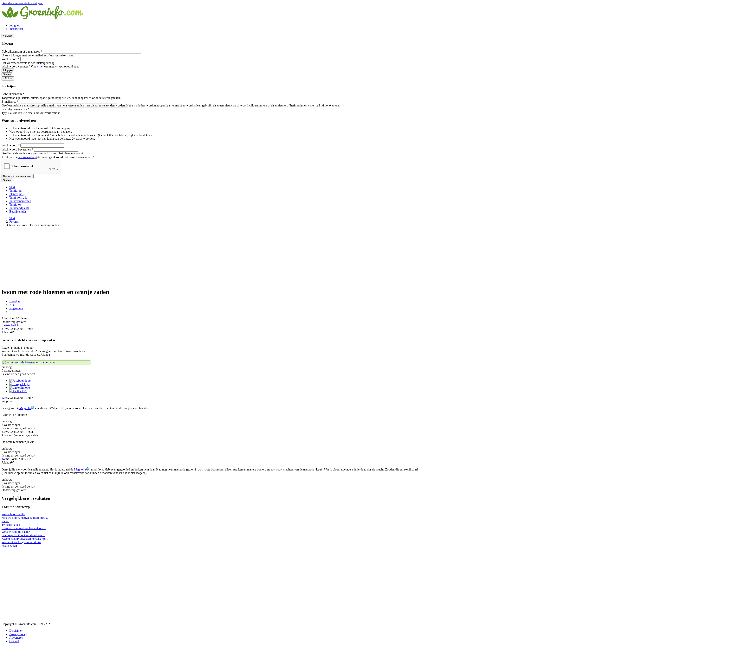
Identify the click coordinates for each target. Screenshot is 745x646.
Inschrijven (16, 28)
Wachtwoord (11, 59)
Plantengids (16, 194)
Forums (14, 221)
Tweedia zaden (11, 524)
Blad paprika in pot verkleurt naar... (23, 535)
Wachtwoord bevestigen (17, 149)
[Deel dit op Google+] (19, 384)
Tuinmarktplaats (19, 208)
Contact (14, 641)
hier (41, 66)
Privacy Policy (18, 634)
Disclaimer (16, 630)
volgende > (16, 308)
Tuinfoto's (15, 204)
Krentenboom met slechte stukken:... (24, 528)
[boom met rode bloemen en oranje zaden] (46, 362)
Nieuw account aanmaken (17, 176)
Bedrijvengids (17, 211)
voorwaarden (26, 157)
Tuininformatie (18, 197)
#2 (3, 397)
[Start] (43, 18)
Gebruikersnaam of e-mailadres (22, 51)
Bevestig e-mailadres (15, 109)
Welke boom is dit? (13, 514)
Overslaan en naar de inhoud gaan (22, 3)
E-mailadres (10, 101)
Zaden (5, 521)
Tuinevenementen (20, 201)
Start (12, 187)
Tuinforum (15, 190)
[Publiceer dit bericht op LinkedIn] (19, 387)
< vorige (14, 301)
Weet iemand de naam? (16, 531)
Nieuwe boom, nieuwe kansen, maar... (25, 517)
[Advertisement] (372, 257)
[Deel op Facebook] (20, 380)
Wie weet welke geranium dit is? (21, 542)
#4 (3, 459)
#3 (3, 431)
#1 (3, 328)
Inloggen (14, 25)
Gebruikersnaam (13, 94)
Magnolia (25, 408)
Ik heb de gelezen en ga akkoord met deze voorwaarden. (49, 157)
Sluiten (7, 74)
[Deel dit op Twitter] (18, 391)
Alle (12, 304)
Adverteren (16, 637)
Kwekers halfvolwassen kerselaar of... (25, 538)
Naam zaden (9, 545)
